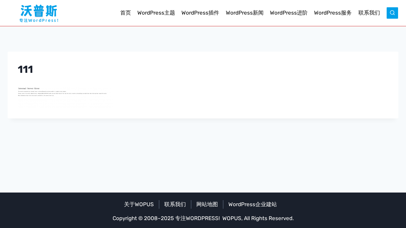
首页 (125, 13)
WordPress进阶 (289, 13)
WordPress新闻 (245, 13)
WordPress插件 (200, 13)
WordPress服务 (333, 13)
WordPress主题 (156, 13)
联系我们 (369, 13)
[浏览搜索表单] (392, 13)
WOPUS (231, 218)
